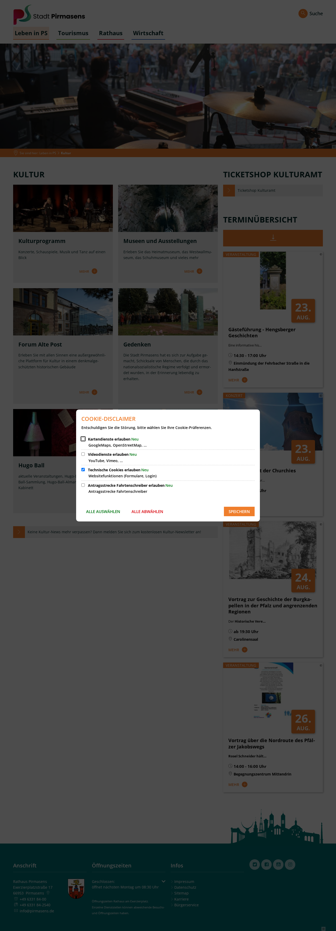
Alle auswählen (103, 511)
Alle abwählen (147, 511)
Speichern (239, 511)
